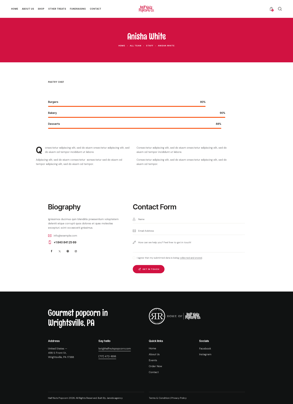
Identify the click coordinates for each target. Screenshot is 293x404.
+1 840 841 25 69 (65, 242)
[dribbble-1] (67, 251)
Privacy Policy (179, 398)
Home (121, 45)
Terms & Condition (159, 398)
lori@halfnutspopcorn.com (114, 348)
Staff (149, 45)
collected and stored (191, 258)
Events (153, 360)
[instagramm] (75, 251)
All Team (135, 45)
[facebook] (51, 251)
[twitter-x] (59, 251)
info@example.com (65, 235)
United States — (57, 348)
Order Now (155, 366)
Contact (154, 372)
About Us (154, 354)
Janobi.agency (115, 398)
